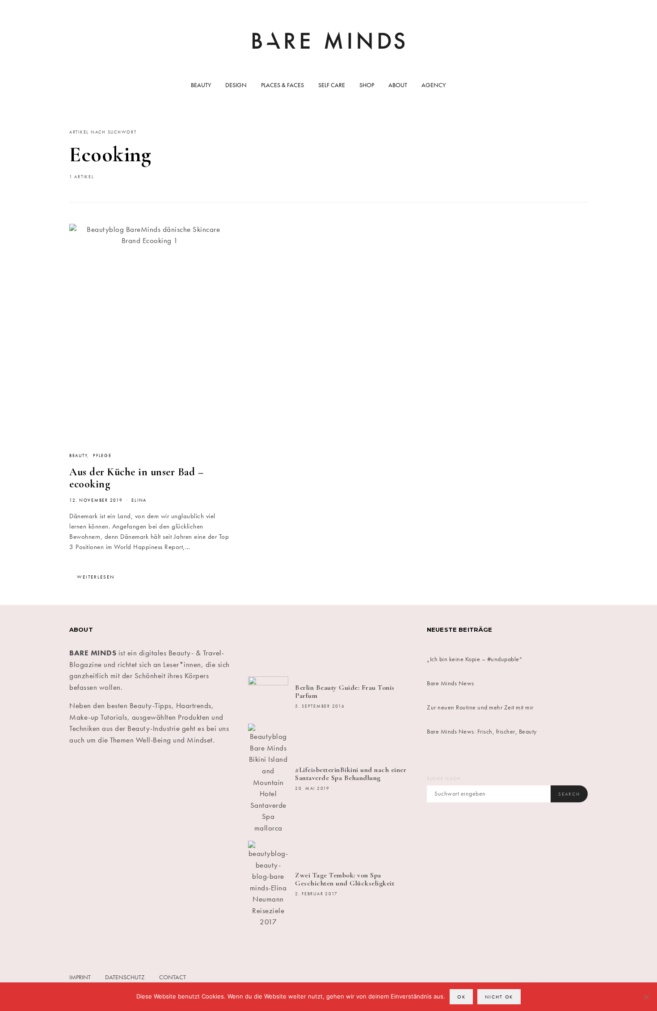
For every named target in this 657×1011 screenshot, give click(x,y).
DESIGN (236, 85)
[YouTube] (369, 637)
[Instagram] (574, 9)
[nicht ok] (645, 996)
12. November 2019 (96, 500)
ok (461, 997)
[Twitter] (564, 9)
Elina (139, 500)
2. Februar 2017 (316, 894)
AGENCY (433, 85)
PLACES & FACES (282, 85)
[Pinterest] (585, 9)
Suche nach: (444, 778)
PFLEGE (102, 455)
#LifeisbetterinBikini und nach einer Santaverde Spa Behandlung (350, 773)
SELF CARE (331, 85)
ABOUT (397, 85)
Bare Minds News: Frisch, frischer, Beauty (482, 731)
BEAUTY (201, 85)
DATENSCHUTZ (125, 977)
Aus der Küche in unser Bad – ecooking (136, 478)
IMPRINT (80, 977)
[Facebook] (553, 9)
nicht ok (499, 997)
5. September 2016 (320, 706)
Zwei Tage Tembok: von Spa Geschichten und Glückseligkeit (344, 879)
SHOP (366, 85)
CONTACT (172, 977)
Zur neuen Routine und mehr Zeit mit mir (480, 707)
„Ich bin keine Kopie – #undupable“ (474, 659)
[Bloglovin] (396, 637)
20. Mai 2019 (312, 788)
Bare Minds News (450, 683)
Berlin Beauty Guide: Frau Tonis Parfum (345, 691)
